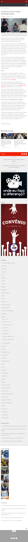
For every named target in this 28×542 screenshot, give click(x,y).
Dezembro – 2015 (7, 322)
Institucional (4, 376)
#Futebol (4, 278)
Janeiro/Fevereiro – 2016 (8, 324)
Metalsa (3, 382)
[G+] (26, 154)
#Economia (4, 269)
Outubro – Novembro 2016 (8, 336)
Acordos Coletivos (5, 292)
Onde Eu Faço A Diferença (7, 394)
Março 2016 (5, 333)
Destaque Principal (6, 352)
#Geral (3, 280)
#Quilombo (4, 289)
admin (3, 16)
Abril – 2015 (5, 319)
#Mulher (4, 283)
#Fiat (3, 275)
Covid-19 (4, 346)
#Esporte (4, 272)
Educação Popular (5, 361)
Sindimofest (4, 408)
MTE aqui (14, 79)
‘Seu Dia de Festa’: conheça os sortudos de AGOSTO (12, 438)
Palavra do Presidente (6, 399)
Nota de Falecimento (6, 388)
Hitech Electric (5, 373)
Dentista (4, 349)
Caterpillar (4, 313)
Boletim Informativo (6, 304)
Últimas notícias (5, 8)
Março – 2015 (6, 330)
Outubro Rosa (5, 396)
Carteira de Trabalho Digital (7, 310)
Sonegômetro (5, 411)
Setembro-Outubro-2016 (8, 339)
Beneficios (4, 301)
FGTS (3, 367)
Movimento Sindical (6, 385)
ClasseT (3, 316)
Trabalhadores (5, 414)
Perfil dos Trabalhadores (7, 402)
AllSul (3, 298)
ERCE (3, 364)
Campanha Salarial (5, 307)
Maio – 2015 (5, 327)
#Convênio (4, 266)
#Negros (4, 286)
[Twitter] (24, 154)
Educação (4, 358)
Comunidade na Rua (6, 343)
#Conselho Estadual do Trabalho (8, 263)
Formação (4, 370)
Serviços (4, 405)
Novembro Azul (5, 391)
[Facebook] (22, 154)
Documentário (5, 355)
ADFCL (3, 295)
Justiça (3, 379)
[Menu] (26, 1)
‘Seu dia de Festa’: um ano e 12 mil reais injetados (12, 441)
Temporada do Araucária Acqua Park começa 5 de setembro (14, 426)
